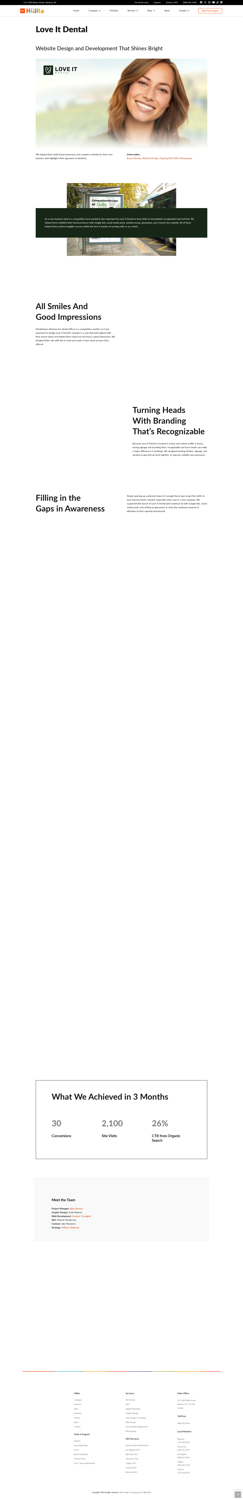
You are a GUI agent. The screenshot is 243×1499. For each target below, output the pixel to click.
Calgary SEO (131, 1463)
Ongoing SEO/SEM (168, 158)
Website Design (150, 158)
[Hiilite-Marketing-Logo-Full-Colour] (32, 10)
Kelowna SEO (131, 1472)
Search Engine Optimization (137, 1445)
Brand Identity (134, 158)
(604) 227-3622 (183, 1450)
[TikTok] (218, 2)
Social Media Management (137, 1427)
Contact (77, 1427)
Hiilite (149, 1492)
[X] (205, 2)
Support (77, 1441)
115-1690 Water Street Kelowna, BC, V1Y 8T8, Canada (186, 1404)
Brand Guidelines (81, 1454)
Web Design (131, 1422)
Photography (185, 158)
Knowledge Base (81, 1445)
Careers (77, 1418)
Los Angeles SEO (133, 1450)
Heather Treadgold (81, 1216)
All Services (130, 1400)
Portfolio (77, 1413)
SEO (127, 1404)
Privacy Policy (80, 1459)
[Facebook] (201, 2)
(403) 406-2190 (183, 1465)
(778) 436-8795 (183, 1442)
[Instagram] (209, 2)
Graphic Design (132, 1413)
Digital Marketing (133, 1409)
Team (76, 1409)
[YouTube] (213, 2)
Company (78, 1400)
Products (77, 1404)
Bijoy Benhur (76, 1209)
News (76, 1422)
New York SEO (132, 1454)
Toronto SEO (131, 1468)
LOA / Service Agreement (84, 1463)
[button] (99, 11)
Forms (76, 1450)
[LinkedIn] (221, 2)
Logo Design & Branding (136, 1418)
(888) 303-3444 (183, 1423)
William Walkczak (70, 1228)
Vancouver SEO (132, 1459)
